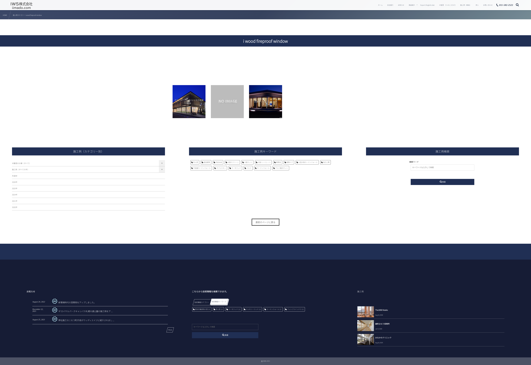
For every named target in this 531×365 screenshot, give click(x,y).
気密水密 (219, 162)
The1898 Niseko (381, 310)
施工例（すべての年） (20, 169)
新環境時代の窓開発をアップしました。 (77, 302)
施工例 (360, 291)
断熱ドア (290, 162)
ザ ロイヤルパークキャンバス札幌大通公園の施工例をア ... (85, 311)
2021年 (14, 201)
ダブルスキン (221, 168)
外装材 (14, 175)
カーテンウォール (263, 168)
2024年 (14, 194)
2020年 (14, 207)
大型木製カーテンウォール (308, 162)
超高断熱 (207, 162)
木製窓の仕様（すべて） (21, 163)
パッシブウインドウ (295, 309)
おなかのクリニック (383, 337)
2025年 (14, 188)
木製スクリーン (233, 162)
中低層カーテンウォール (202, 168)
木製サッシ (248, 162)
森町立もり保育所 (382, 323)
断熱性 (278, 162)
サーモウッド (236, 168)
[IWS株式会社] (21, 5)
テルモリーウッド (253, 309)
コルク (249, 168)
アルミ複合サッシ (281, 168)
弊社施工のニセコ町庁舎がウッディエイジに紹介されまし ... (86, 320)
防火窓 (195, 162)
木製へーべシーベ (264, 162)
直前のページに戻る (265, 222)
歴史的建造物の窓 (202, 309)
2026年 (14, 182)
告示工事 (326, 162)
